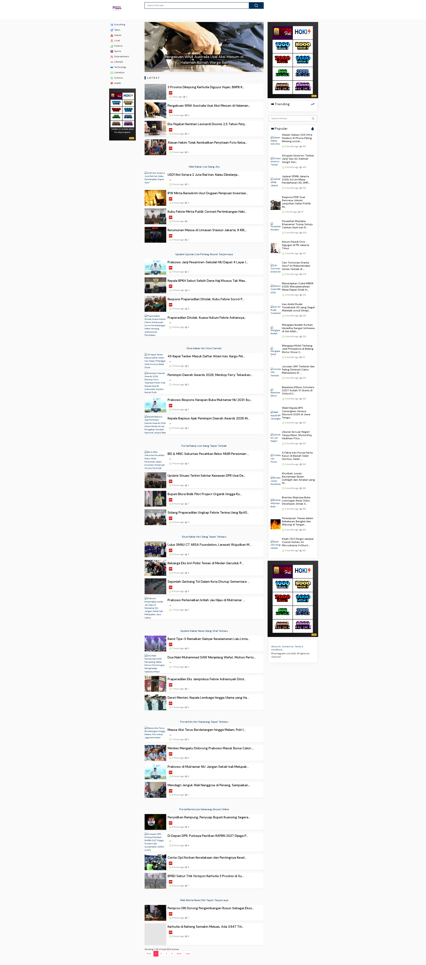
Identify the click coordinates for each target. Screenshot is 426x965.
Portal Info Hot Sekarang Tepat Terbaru (204, 722)
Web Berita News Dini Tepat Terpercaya (204, 900)
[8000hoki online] (116, 95)
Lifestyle (118, 62)
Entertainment (121, 56)
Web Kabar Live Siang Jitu (204, 166)
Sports (117, 51)
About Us (276, 646)
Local (117, 40)
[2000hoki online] (128, 116)
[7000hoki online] (116, 109)
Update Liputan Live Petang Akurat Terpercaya (204, 254)
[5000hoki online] (128, 102)
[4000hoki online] (116, 123)
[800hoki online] (116, 116)
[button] (153, 47)
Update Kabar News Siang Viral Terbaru (204, 631)
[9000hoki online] (128, 109)
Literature (119, 72)
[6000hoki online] (128, 123)
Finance (118, 46)
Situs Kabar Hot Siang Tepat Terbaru (204, 536)
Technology (120, 67)
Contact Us (288, 646)
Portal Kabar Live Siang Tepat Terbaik (204, 446)
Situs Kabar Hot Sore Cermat (204, 348)
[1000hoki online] (116, 102)
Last (188, 947)
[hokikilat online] (128, 95)
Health (117, 83)
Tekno (117, 30)
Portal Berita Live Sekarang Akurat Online (204, 809)
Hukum (117, 35)
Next (179, 947)
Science (118, 77)
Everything (119, 24)
